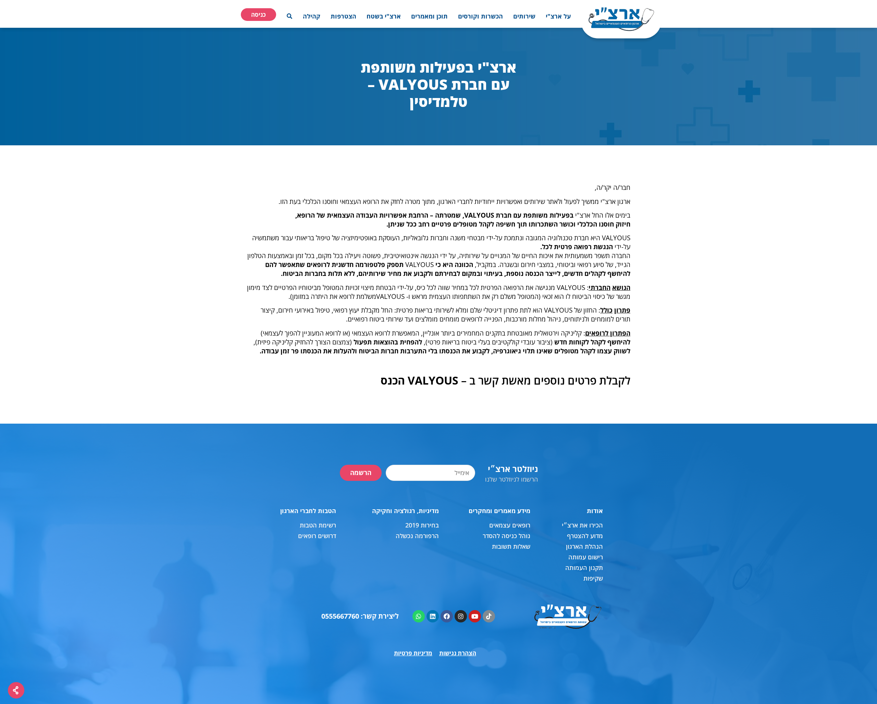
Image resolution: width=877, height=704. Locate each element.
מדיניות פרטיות (413, 653)
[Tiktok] (489, 616)
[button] (558, 16)
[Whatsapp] (418, 616)
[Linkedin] (433, 616)
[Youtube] (475, 616)
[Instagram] (461, 616)
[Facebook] (447, 616)
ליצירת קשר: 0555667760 (360, 616)
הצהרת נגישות (457, 653)
